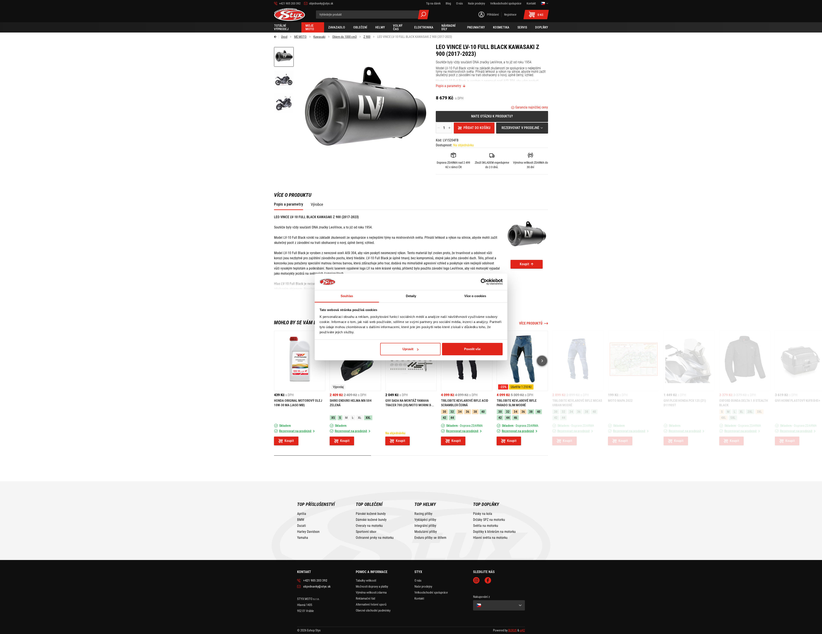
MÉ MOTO (300, 37)
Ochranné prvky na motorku (375, 537)
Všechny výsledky (423, 14)
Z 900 (366, 37)
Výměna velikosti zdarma (371, 592)
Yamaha (302, 537)
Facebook (488, 580)
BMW (300, 519)
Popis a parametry (448, 86)
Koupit (524, 264)
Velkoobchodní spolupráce (431, 592)
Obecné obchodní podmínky (373, 610)
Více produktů (530, 323)
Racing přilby (423, 513)
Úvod (284, 37)
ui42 (522, 630)
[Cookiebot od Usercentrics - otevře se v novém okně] (484, 282)
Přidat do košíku (476, 128)
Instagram (476, 580)
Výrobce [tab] (317, 204)
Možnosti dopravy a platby (372, 586)
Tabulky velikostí (366, 580)
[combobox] (522, 128)
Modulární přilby (425, 531)
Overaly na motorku (369, 525)
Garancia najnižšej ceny (531, 107)
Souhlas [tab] (347, 296)
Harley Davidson (308, 531)
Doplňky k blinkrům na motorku (494, 531)
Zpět (276, 37)
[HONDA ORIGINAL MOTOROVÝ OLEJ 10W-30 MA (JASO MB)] (299, 361)
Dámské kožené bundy (371, 519)
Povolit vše (472, 349)
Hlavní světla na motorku (490, 537)
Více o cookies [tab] (475, 296)
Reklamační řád (365, 598)
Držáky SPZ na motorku (489, 519)
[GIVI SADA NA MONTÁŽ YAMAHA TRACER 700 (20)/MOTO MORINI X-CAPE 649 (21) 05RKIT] (411, 361)
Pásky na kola (482, 513)
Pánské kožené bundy (371, 513)
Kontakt (419, 598)
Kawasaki (319, 37)
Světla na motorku (485, 525)
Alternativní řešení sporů (371, 604)
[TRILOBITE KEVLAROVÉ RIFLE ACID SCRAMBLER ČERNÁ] (466, 361)
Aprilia (301, 513)
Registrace (510, 14)
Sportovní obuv (366, 531)
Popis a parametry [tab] (288, 204)
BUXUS (512, 630)
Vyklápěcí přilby (425, 519)
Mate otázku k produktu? (492, 116)
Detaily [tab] (411, 296)
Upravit (407, 349)
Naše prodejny (423, 586)
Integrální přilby (425, 525)
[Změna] (544, 3)
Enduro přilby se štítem (430, 537)
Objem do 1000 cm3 (344, 37)
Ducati (301, 525)
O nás (417, 580)
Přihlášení (493, 14)
